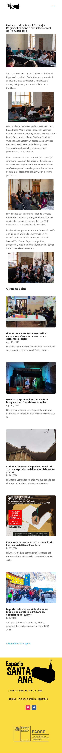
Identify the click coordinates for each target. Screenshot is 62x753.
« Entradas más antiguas (18, 643)
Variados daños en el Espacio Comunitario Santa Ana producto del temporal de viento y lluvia (30, 469)
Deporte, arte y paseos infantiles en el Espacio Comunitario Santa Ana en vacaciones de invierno (27, 612)
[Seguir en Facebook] (34, 707)
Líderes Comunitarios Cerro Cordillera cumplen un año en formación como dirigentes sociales (27, 336)
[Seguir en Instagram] (28, 707)
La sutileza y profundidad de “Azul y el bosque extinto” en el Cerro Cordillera (27, 401)
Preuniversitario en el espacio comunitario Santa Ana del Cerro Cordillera (29, 544)
